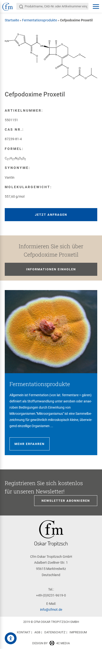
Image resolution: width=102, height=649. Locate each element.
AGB (37, 632)
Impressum (78, 632)
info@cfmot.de (51, 609)
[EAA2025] (11, 638)
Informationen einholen (51, 269)
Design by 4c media (51, 643)
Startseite (12, 20)
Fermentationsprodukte (39, 20)
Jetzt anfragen (51, 214)
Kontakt (23, 632)
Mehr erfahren (29, 444)
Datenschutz (54, 632)
